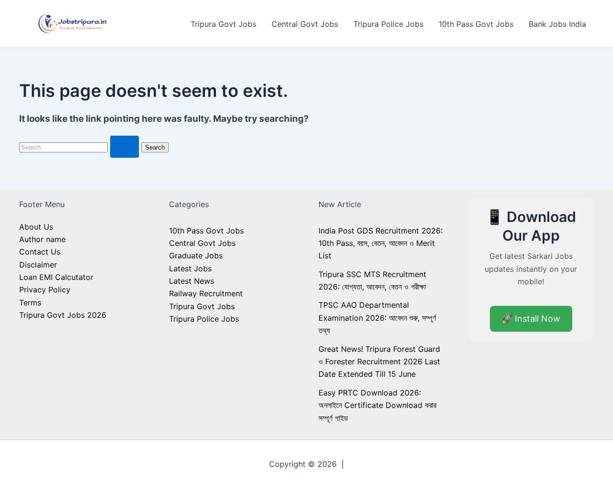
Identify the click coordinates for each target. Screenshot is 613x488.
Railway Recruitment (206, 293)
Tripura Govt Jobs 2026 (62, 315)
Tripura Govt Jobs (223, 24)
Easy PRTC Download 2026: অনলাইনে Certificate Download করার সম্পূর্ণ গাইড (377, 405)
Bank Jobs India (557, 24)
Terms (30, 302)
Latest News (191, 281)
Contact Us (39, 251)
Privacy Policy (44, 289)
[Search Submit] (124, 147)
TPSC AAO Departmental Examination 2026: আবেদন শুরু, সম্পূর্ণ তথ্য (377, 317)
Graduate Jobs (196, 255)
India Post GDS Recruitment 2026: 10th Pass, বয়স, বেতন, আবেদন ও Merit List (380, 243)
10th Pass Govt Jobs (476, 24)
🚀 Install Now (531, 319)
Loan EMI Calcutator (56, 277)
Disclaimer (38, 264)
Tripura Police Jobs (388, 24)
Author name (42, 239)
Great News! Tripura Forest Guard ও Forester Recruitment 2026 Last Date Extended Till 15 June (379, 361)
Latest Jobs (190, 268)
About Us (36, 227)
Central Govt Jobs (305, 24)
